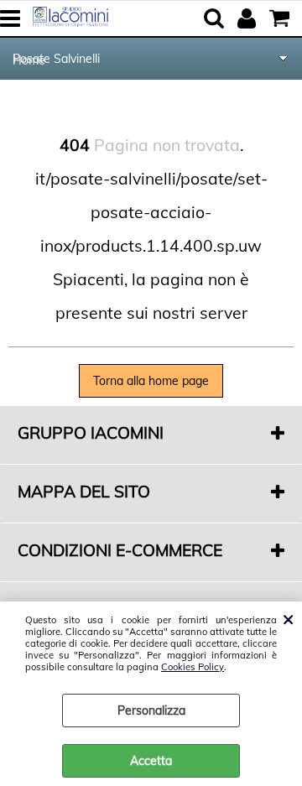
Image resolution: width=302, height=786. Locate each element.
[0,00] (281, 18)
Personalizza (151, 710)
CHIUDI (288, 618)
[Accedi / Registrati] (249, 18)
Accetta (151, 760)
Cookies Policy (192, 667)
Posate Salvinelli (56, 58)
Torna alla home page (151, 380)
